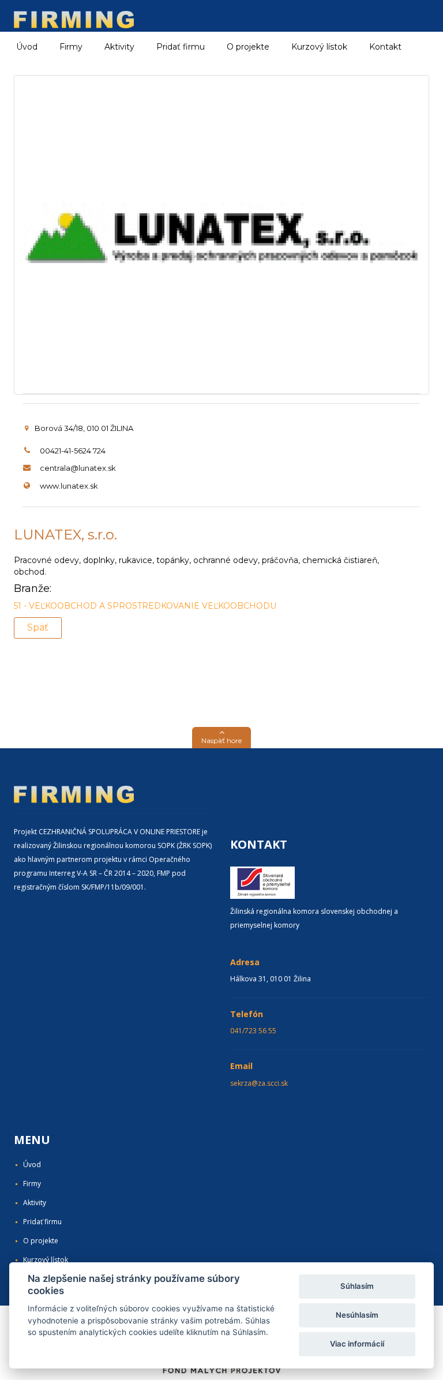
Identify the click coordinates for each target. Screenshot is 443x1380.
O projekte (248, 47)
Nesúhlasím (357, 1314)
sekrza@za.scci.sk (259, 1083)
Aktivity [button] (119, 47)
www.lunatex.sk (69, 485)
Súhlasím (357, 1286)
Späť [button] (37, 627)
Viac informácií (357, 1343)
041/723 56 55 (253, 1031)
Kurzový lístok (319, 47)
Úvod (26, 47)
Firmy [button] (70, 47)
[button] (221, 737)
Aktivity (34, 1203)
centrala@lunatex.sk (78, 467)
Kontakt (385, 47)
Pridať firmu (180, 47)
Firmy (32, 1183)
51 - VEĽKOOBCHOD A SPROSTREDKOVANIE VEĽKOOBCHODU (145, 606)
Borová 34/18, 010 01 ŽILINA (84, 428)
